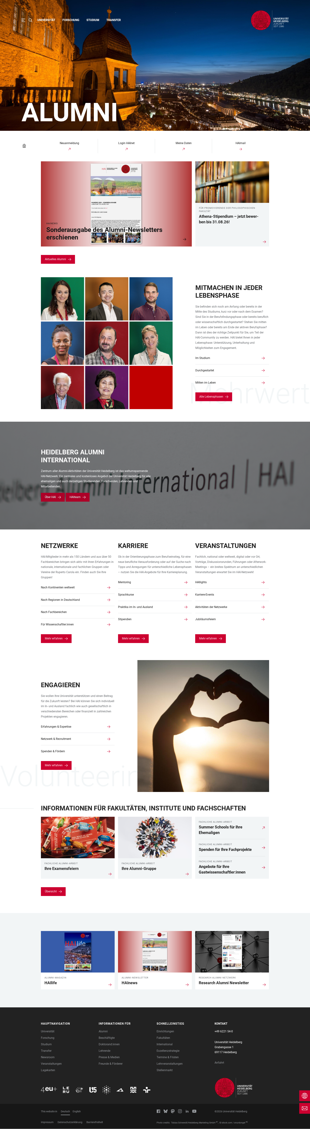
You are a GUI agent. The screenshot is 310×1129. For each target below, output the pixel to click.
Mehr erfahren (54, 638)
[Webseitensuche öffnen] (32, 20)
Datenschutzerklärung (70, 1122)
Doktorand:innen (109, 1044)
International (165, 1044)
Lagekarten (48, 1070)
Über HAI (50, 497)
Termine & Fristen (168, 1057)
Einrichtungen (165, 1031)
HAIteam (75, 497)
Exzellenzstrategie (168, 1050)
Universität (46, 20)
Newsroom (48, 1057)
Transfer (113, 20)
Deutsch (65, 1111)
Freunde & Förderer (111, 1063)
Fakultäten (163, 1038)
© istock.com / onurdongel (232, 1122)
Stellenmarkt (165, 1070)
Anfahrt (219, 1062)
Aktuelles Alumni (55, 259)
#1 (217, 1122)
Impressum (47, 1122)
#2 (247, 1122)
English (77, 1111)
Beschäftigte (107, 1038)
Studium (92, 20)
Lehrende (104, 1050)
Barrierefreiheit (94, 1122)
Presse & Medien (109, 1057)
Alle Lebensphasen (211, 396)
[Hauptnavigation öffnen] (25, 20)
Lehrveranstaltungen (170, 1063)
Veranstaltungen (51, 1063)
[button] (68, 1024)
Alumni (103, 1031)
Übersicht (51, 891)
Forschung (70, 20)
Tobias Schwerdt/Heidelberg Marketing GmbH (193, 1122)
